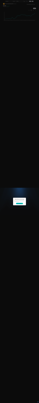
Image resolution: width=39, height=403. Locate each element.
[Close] (25, 198)
